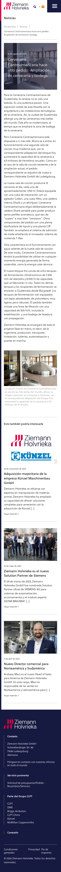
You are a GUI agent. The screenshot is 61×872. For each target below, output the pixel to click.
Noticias (23, 26)
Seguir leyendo (10, 513)
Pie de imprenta (46, 851)
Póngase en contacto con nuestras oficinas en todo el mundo (31, 763)
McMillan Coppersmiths (20, 822)
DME (10, 807)
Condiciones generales (11, 851)
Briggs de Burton (16, 811)
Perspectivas (10, 26)
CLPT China (13, 815)
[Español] (42, 7)
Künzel (11, 818)
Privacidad (34, 849)
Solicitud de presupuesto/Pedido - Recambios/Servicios (26, 784)
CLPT (10, 803)
